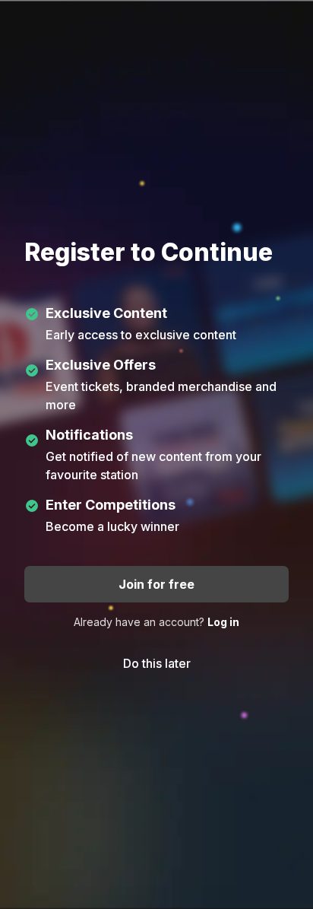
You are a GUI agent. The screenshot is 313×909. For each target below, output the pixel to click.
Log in (223, 621)
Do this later (157, 663)
